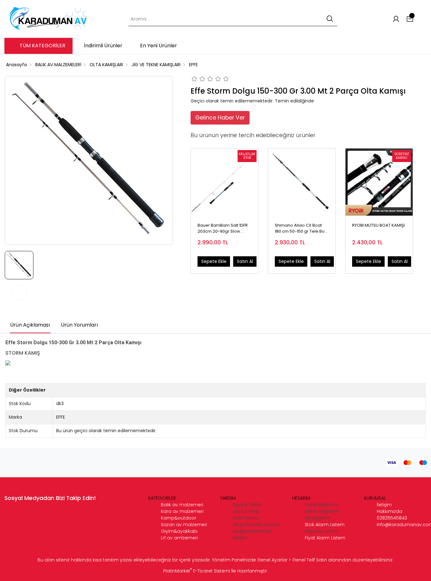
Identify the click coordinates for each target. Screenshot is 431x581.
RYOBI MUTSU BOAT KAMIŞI (378, 225)
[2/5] (198, 80)
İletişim (384, 505)
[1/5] (194, 80)
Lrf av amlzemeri (179, 538)
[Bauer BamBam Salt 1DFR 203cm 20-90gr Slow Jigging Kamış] (224, 182)
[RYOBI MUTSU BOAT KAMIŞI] (379, 182)
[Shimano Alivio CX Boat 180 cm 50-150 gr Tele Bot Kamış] (301, 182)
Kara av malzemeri (182, 511)
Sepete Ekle (214, 261)
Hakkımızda (389, 511)
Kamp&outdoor (178, 518)
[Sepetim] (410, 19)
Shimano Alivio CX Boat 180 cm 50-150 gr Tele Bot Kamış (300, 228)
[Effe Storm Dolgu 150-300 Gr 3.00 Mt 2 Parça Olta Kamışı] (89, 160)
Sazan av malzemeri (184, 524)
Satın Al (245, 261)
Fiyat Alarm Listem (325, 538)
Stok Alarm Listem (325, 524)
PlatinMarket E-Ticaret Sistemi (196, 571)
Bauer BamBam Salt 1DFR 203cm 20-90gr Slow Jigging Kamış (223, 228)
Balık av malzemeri (182, 505)
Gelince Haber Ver (220, 117)
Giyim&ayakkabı (179, 531)
